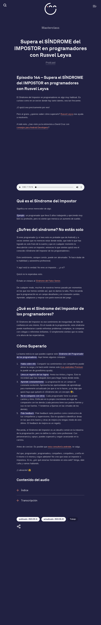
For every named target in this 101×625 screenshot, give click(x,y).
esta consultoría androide (59, 447)
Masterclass (50, 28)
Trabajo (73, 519)
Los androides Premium (72, 367)
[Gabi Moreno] (51, 9)
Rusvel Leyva (67, 114)
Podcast (50, 62)
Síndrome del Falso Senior (48, 281)
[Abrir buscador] (4, 6)
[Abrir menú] (95, 6)
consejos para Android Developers (32, 127)
